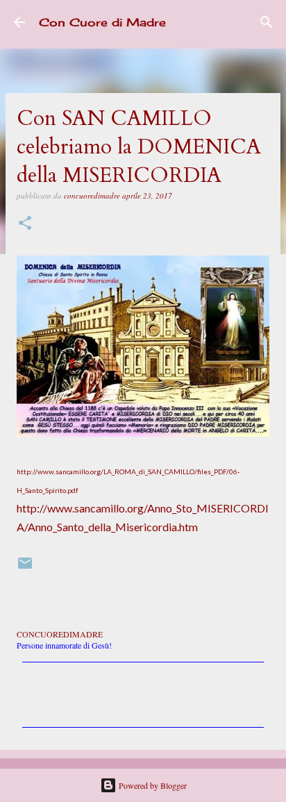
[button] (25, 224)
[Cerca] (266, 22)
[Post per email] (25, 568)
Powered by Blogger (152, 785)
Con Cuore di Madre (102, 22)
